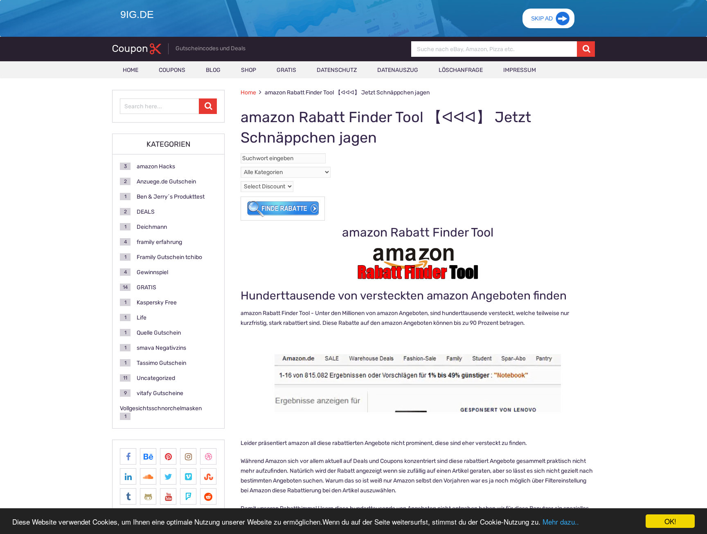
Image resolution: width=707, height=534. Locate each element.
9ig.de (137, 14)
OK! (670, 521)
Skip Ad (542, 18)
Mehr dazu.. (561, 521)
